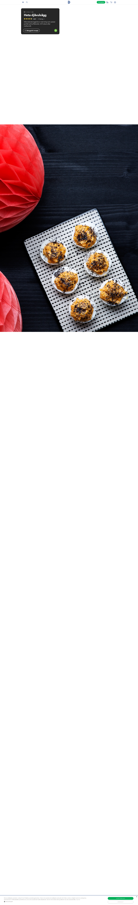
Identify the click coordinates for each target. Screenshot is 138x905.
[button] (45, 901)
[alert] (69, 900)
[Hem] (69, 2)
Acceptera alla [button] (120, 898)
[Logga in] (115, 2)
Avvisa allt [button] (120, 902)
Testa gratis (101, 2)
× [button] (136, 896)
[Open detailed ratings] (44, 19)
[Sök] (26, 2)
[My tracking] (107, 2)
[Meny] (23, 2)
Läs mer (78, 899)
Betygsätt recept (32, 31)
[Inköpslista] (111, 2)
